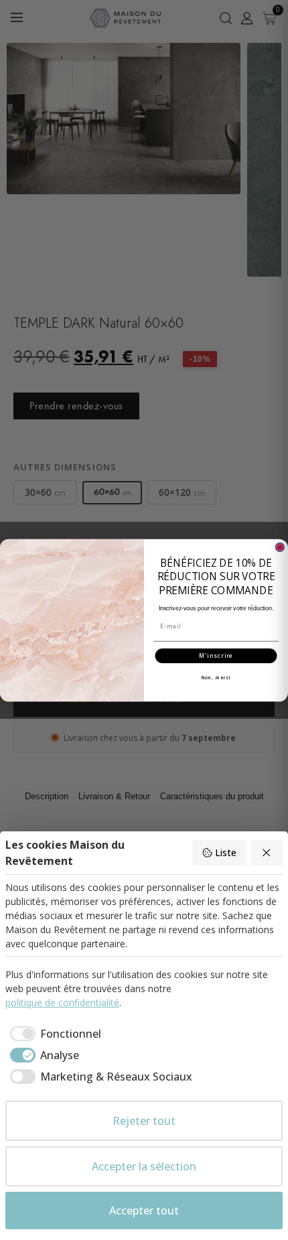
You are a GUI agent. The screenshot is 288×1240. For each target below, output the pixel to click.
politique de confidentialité (62, 1002)
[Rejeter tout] (267, 853)
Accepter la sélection (144, 1166)
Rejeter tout (144, 1120)
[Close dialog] (279, 547)
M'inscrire (216, 656)
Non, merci (216, 678)
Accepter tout (144, 1210)
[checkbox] (53, 1034)
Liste (225, 852)
